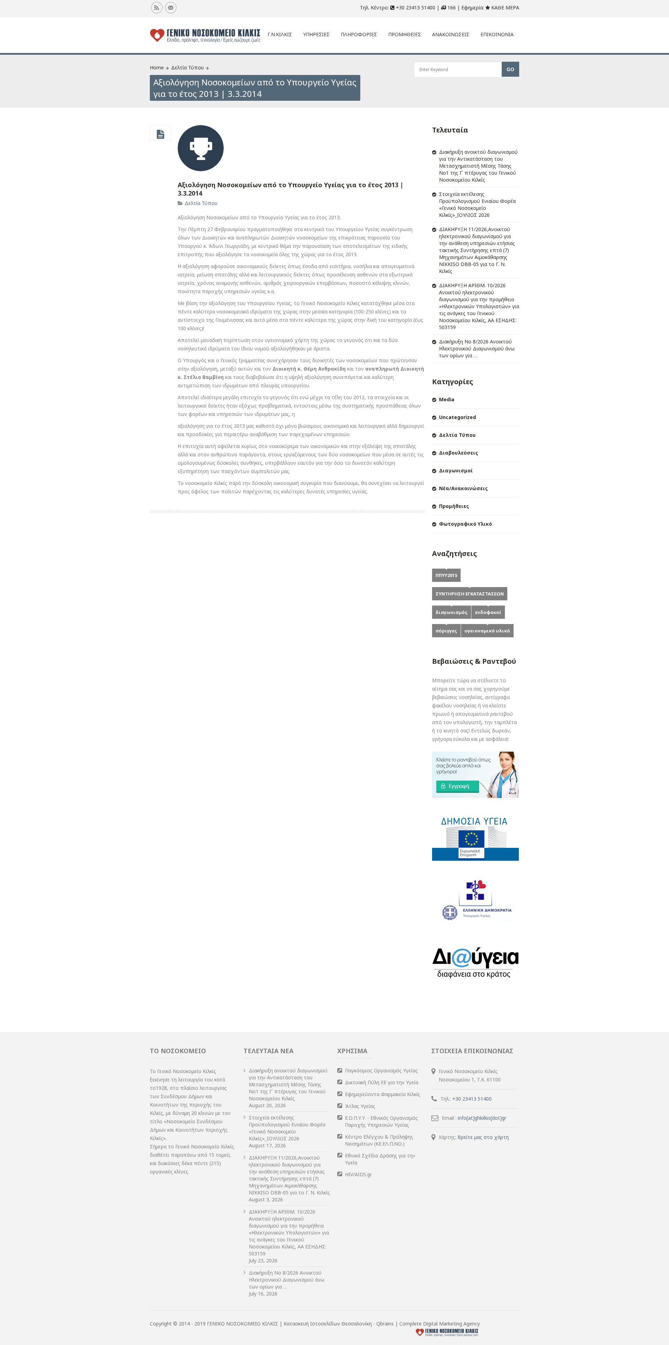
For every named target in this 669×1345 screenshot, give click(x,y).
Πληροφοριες (359, 34)
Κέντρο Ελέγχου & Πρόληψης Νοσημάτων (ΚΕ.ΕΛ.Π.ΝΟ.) (379, 1140)
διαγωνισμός (452, 612)
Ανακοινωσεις (450, 34)
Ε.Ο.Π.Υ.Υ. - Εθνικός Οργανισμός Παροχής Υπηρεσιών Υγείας (381, 1121)
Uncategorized (457, 417)
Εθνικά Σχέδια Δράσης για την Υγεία (380, 1159)
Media (446, 399)
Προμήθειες (454, 506)
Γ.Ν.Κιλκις (280, 34)
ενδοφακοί (488, 612)
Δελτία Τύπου (187, 67)
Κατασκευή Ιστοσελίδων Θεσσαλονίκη (328, 1323)
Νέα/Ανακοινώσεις (463, 488)
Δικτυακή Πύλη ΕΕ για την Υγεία (381, 1082)
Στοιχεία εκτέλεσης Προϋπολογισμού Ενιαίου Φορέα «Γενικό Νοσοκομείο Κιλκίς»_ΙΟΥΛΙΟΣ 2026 (477, 204)
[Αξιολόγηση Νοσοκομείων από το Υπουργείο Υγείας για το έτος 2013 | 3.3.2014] (160, 134)
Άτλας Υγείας (360, 1106)
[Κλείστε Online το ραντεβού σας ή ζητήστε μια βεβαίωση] (475, 796)
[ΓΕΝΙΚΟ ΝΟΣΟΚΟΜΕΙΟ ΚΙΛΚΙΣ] (205, 36)
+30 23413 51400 (472, 1098)
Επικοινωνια (497, 34)
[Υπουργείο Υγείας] (475, 921)
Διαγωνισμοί (456, 470)
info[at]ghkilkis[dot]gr (482, 1118)
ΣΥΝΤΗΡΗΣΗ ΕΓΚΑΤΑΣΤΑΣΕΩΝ (470, 594)
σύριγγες (446, 631)
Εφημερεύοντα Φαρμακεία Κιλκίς (382, 1094)
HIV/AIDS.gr (358, 1174)
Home (157, 67)
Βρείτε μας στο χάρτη (483, 1137)
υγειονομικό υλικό (487, 631)
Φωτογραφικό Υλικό (465, 523)
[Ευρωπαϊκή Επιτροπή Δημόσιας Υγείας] (475, 859)
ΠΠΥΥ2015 (446, 575)
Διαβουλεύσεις (458, 452)
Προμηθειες (404, 34)
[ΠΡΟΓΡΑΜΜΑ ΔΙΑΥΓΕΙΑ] (475, 984)
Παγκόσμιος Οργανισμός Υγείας (381, 1070)
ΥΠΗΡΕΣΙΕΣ (316, 34)
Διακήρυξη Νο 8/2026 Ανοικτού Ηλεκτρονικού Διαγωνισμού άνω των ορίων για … (477, 348)
